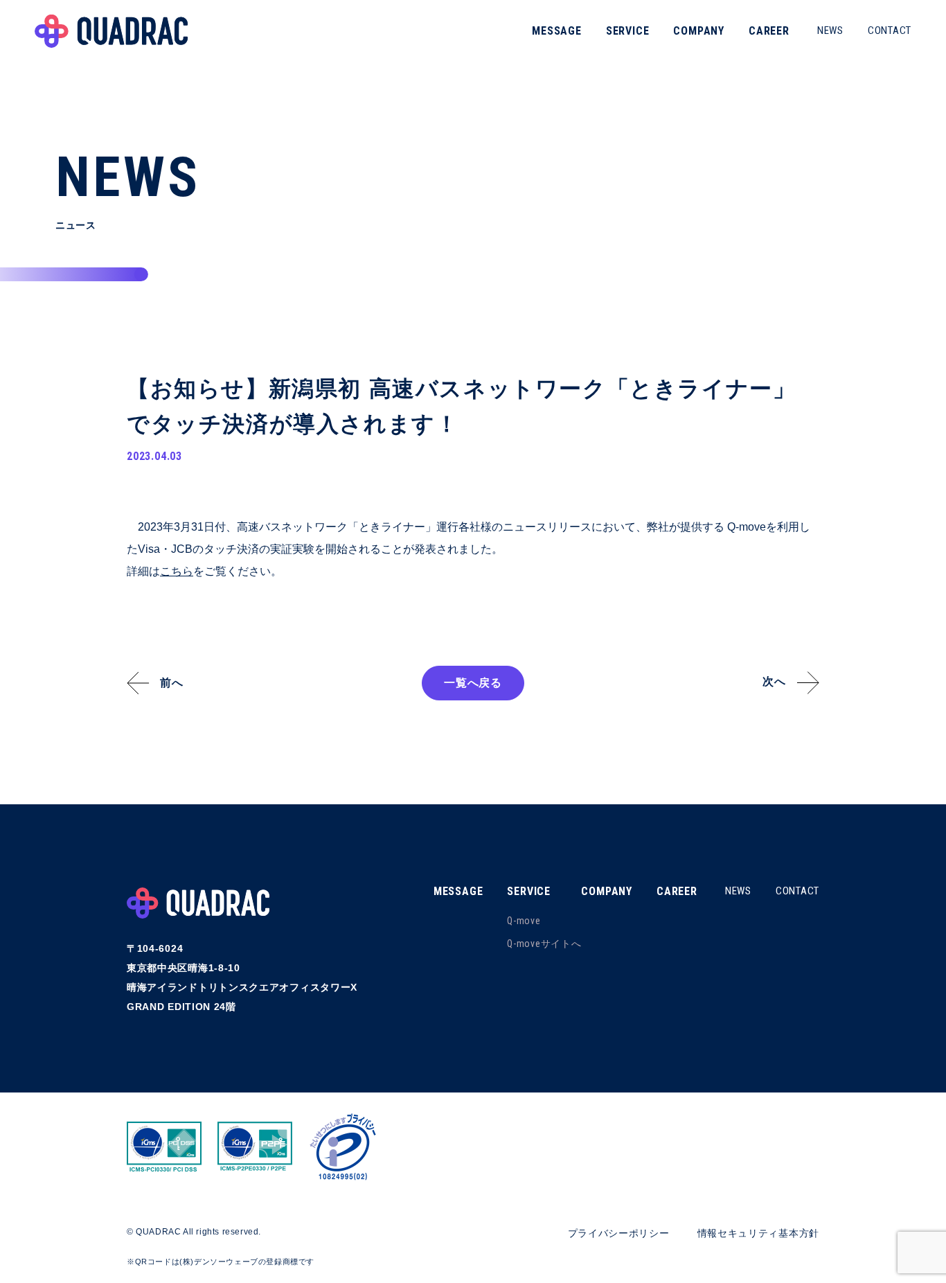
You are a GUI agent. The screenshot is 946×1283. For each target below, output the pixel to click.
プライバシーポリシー (619, 1233)
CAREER (769, 30)
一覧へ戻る (473, 683)
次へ (774, 681)
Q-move (523, 920)
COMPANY (698, 30)
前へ (172, 683)
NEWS (830, 30)
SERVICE (628, 30)
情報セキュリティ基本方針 (758, 1233)
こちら (176, 571)
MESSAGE (557, 30)
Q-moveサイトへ (544, 943)
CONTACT (889, 30)
